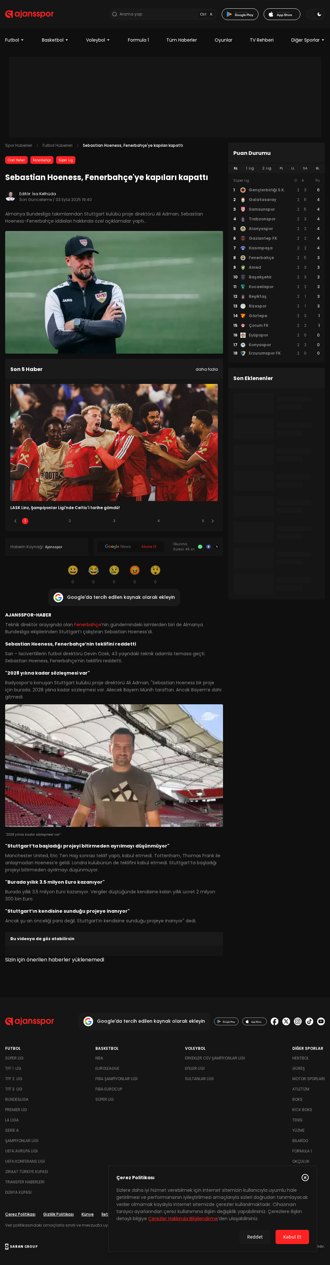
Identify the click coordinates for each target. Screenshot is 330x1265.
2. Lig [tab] (266, 168)
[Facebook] (208, 547)
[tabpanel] (276, 267)
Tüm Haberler (181, 40)
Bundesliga (16, 1099)
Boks (297, 1099)
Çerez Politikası (20, 1214)
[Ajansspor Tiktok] (309, 1021)
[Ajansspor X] (286, 1021)
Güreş (298, 1068)
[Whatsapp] (200, 547)
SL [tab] (236, 168)
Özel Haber (16, 160)
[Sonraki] (212, 521)
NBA (99, 1058)
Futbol (12, 40)
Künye (88, 1214)
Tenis (297, 1120)
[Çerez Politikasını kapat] (305, 1177)
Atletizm (300, 1089)
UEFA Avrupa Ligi (21, 1151)
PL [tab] (281, 168)
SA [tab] (305, 168)
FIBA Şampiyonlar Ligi (116, 1078)
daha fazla (207, 369)
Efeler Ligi (195, 1068)
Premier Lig (16, 1109)
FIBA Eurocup (108, 1089)
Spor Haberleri (18, 145)
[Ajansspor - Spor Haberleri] (29, 14)
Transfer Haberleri (24, 1182)
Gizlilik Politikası (58, 1214)
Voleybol (95, 40)
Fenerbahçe (42, 160)
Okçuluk (300, 1161)
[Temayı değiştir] (315, 14)
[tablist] (276, 168)
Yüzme (298, 1130)
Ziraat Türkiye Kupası (26, 1171)
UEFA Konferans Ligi (25, 1161)
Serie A (12, 1130)
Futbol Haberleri (58, 145)
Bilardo (300, 1140)
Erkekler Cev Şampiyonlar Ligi (215, 1058)
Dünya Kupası (18, 1192)
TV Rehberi (262, 40)
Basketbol (52, 40)
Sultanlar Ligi (199, 1078)
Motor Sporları (308, 1078)
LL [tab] (293, 168)
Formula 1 (138, 40)
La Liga (12, 1120)
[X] (217, 547)
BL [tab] (317, 168)
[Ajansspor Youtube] (321, 1021)
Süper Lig (66, 160)
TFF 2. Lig (13, 1078)
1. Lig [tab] (250, 168)
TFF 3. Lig (13, 1089)
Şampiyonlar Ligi (21, 1140)
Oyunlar (223, 40)
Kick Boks (302, 1109)
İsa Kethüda (44, 193)
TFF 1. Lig (13, 1068)
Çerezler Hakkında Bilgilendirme (183, 1218)
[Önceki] (15, 521)
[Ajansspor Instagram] (298, 1021)
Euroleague (107, 1068)
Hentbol (300, 1058)
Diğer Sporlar (305, 40)
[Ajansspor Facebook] (274, 1021)
